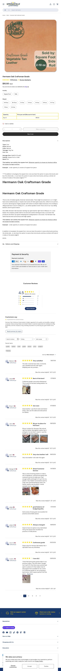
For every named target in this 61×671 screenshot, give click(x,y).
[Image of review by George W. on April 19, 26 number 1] (26, 491)
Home (4, 15)
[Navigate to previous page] (20, 596)
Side (8, 15)
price (34, 346)
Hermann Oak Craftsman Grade (17, 15)
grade (24, 346)
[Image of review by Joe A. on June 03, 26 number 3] (44, 439)
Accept (29, 666)
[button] (57, 4)
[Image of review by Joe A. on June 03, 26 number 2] (35, 439)
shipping (8, 350)
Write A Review (31, 308)
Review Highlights (25, 80)
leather (13, 346)
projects (40, 346)
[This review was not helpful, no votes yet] (53, 372)
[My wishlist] (54, 4)
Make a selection (40, 129)
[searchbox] (10, 339)
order (19, 346)
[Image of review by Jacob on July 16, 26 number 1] (26, 390)
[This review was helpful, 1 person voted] (51, 501)
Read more (36, 486)
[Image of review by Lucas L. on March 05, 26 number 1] (26, 579)
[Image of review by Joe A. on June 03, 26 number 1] (26, 439)
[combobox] (30, 10)
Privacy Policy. (39, 661)
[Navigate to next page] (40, 596)
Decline (46, 666)
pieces (29, 346)
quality (8, 346)
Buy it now (30, 134)
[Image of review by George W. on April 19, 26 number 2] (35, 491)
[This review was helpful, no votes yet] (50, 372)
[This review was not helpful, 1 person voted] (54, 588)
